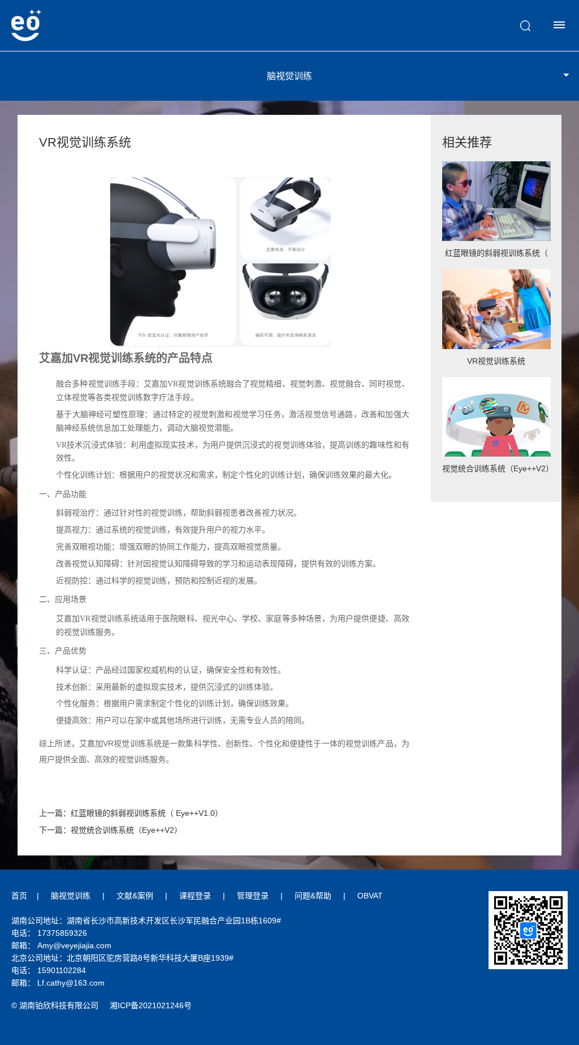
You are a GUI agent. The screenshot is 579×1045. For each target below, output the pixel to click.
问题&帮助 (313, 895)
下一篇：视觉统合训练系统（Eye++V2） (110, 830)
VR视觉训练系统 (496, 360)
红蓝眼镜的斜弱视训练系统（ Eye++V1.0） (496, 256)
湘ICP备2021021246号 (151, 1005)
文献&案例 (134, 895)
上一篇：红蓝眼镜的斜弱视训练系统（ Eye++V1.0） (131, 813)
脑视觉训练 (70, 895)
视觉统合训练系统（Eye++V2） (496, 468)
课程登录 (195, 895)
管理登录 (253, 895)
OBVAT (370, 895)
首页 (19, 895)
